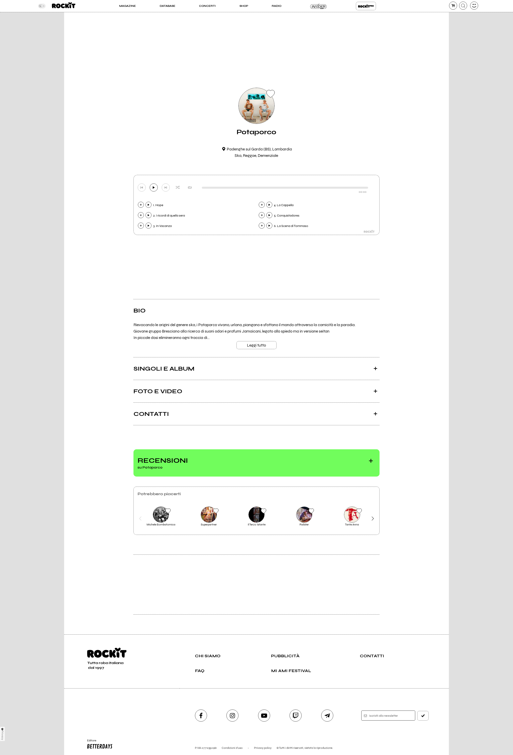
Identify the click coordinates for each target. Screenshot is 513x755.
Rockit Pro (366, 6)
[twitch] (296, 716)
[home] (63, 6)
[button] (140, 518)
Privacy (2, 735)
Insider (319, 6)
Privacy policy (263, 748)
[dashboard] (474, 6)
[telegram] (327, 716)
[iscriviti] (423, 716)
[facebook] (201, 716)
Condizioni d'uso (232, 748)
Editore (89, 742)
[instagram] (232, 716)
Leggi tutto (256, 345)
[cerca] (463, 6)
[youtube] (264, 716)
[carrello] (453, 6)
